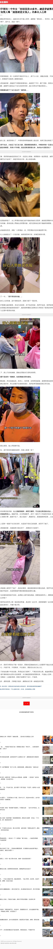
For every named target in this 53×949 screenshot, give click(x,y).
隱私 (13, 943)
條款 (11, 943)
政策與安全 (7, 943)
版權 (15, 943)
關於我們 (3, 943)
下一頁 (26, 703)
